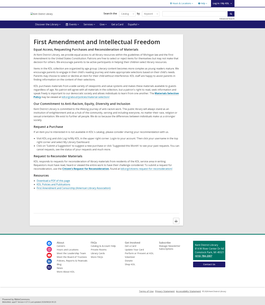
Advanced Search (226, 18)
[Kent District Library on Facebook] (49, 243)
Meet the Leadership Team (71, 253)
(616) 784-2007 (203, 256)
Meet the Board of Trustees (72, 256)
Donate (129, 260)
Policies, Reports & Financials (72, 260)
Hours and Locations (68, 249)
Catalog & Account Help (103, 245)
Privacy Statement (165, 291)
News (60, 267)
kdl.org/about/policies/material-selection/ (85, 97)
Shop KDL (130, 264)
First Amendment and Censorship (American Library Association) (74, 188)
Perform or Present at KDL (139, 253)
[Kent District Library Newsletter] (49, 267)
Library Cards (98, 253)
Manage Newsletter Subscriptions (169, 247)
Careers (61, 245)
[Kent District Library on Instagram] (49, 249)
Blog (59, 264)
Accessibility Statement (188, 291)
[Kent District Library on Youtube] (49, 255)
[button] (181, 3)
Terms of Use (146, 291)
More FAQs (97, 256)
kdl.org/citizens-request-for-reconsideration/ (146, 168)
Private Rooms (99, 249)
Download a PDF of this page (53, 180)
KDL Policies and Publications (53, 184)
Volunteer (130, 256)
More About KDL (66, 271)
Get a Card (117, 24)
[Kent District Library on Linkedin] (49, 261)
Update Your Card (134, 249)
